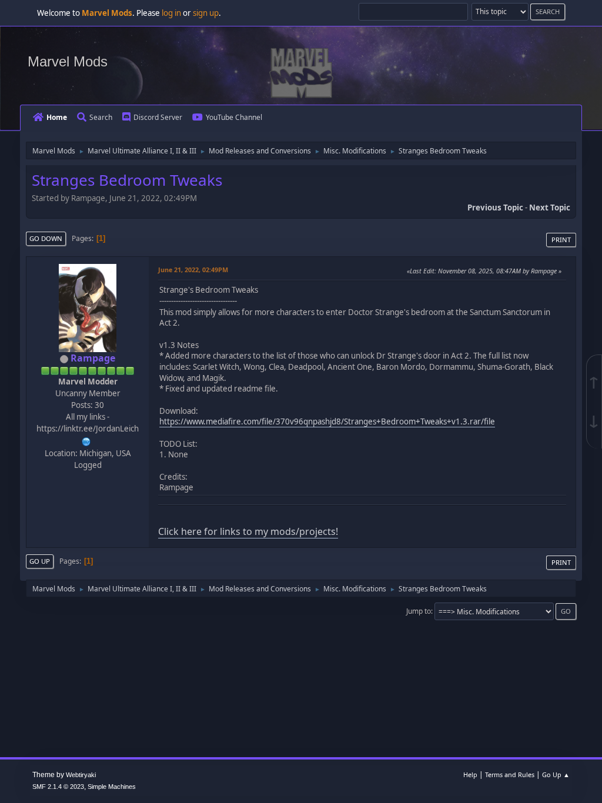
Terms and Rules (509, 774)
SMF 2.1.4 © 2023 (58, 786)
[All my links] (86, 440)
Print (561, 239)
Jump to (418, 611)
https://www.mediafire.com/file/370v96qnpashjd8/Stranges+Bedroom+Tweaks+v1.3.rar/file (327, 421)
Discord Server (157, 117)
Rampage (93, 358)
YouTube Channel (234, 117)
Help (470, 774)
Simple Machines (112, 786)
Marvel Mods (68, 61)
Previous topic (495, 207)
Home (56, 117)
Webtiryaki (81, 774)
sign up (206, 13)
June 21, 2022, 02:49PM (193, 269)
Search (100, 117)
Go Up (39, 561)
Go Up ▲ (556, 774)
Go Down (45, 238)
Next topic (549, 207)
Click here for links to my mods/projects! (248, 531)
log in (171, 13)
